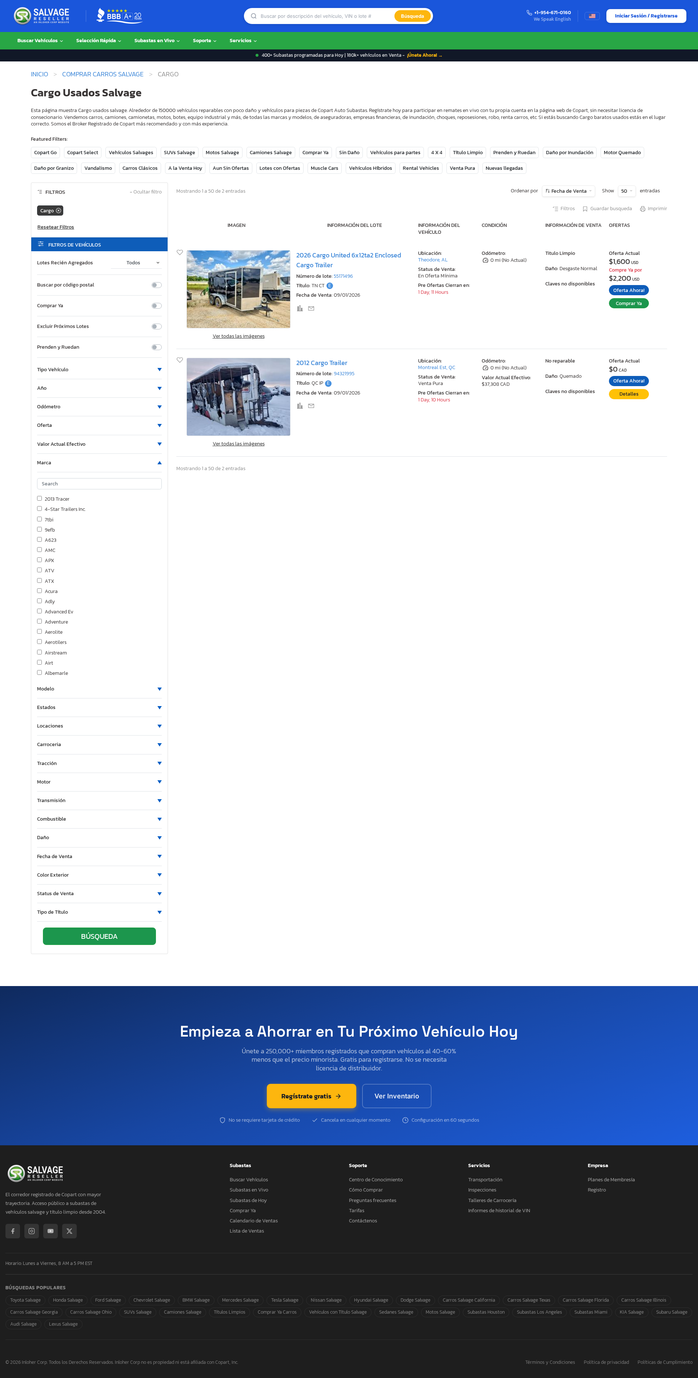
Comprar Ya (315, 152)
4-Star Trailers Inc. (65, 509)
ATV (50, 571)
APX (49, 560)
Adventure (56, 622)
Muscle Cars (324, 168)
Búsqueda (412, 16)
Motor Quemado (622, 152)
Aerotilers (56, 642)
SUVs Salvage (179, 152)
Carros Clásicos (140, 168)
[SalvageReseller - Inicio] (43, 16)
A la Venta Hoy (185, 168)
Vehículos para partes (395, 152)
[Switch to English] (592, 16)
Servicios (241, 40)
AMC (50, 550)
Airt (49, 663)
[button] (99, 369)
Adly (50, 601)
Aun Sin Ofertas (231, 168)
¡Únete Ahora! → (425, 55)
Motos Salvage (222, 152)
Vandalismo (98, 168)
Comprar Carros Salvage (103, 74)
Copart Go (45, 152)
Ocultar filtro (146, 192)
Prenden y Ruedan (514, 152)
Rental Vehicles (421, 168)
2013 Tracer (57, 499)
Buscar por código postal (65, 285)
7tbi (49, 520)
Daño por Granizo (54, 168)
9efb (50, 530)
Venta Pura (462, 168)
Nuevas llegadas (504, 168)
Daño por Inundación (569, 152)
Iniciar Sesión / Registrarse (646, 16)
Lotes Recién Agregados (65, 263)
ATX (49, 581)
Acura (51, 591)
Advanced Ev (59, 612)
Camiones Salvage (271, 152)
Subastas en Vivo (155, 40)
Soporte (202, 40)
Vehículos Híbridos (370, 168)
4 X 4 (436, 152)
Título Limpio (468, 152)
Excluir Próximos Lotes (63, 326)
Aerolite (54, 632)
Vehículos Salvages (131, 152)
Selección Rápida (96, 40)
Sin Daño (349, 152)
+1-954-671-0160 (552, 13)
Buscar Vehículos (38, 40)
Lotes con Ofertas (280, 168)
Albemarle (56, 673)
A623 (50, 540)
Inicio (39, 74)
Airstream (56, 653)
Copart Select (82, 152)
